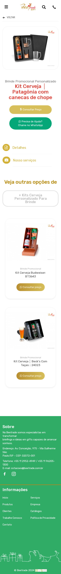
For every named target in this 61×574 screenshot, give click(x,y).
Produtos (8, 504)
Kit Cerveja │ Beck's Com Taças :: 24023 (30, 361)
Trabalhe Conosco (12, 518)
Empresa (35, 504)
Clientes (7, 511)
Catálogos (36, 511)
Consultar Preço (32, 109)
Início (5, 497)
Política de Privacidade (42, 518)
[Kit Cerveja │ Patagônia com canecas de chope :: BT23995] (30, 48)
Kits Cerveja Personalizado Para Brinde (24, 17)
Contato (7, 524)
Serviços (35, 497)
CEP (18, 455)
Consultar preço (31, 287)
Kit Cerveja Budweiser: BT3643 (30, 273)
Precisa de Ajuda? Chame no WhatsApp (30, 123)
